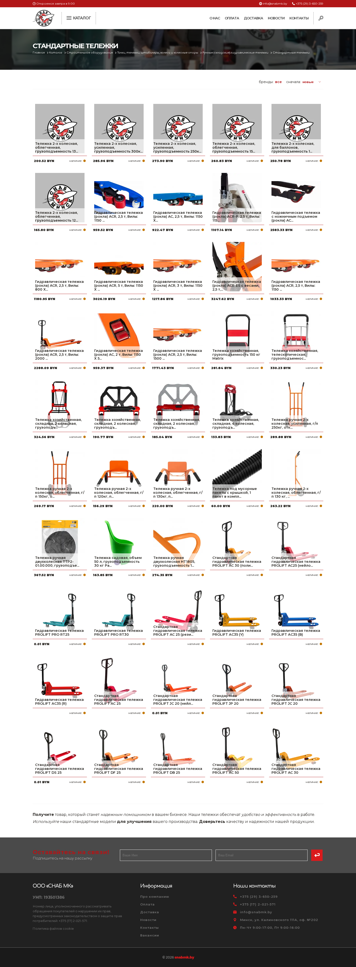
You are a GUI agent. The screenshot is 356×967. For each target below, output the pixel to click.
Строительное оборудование (90, 52)
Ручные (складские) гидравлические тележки (235, 52)
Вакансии (149, 935)
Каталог (56, 52)
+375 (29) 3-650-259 (309, 3)
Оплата (232, 18)
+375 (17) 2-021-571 (258, 904)
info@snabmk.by (275, 3)
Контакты (299, 18)
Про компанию (154, 896)
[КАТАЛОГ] (69, 17)
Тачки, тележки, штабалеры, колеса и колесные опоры (158, 52)
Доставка (253, 18)
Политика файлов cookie (53, 928)
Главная (39, 52)
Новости (276, 18)
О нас (214, 18)
